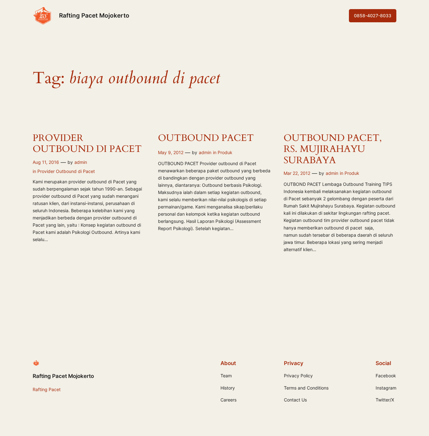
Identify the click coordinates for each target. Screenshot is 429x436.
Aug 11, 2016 (46, 162)
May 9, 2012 (170, 152)
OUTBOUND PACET (206, 138)
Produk (225, 152)
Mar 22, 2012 (297, 173)
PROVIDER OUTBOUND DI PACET (87, 144)
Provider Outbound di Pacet (66, 171)
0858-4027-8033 (372, 15)
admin (80, 162)
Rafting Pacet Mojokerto (94, 15)
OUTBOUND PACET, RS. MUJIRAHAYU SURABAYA (333, 149)
